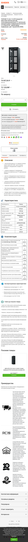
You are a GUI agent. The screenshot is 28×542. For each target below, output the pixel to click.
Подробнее (13, 536)
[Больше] (25, 100)
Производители (9, 7)
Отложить (15, 109)
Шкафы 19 (8, 13)
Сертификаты (23, 155)
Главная (3, 13)
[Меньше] (2, 100)
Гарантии (16, 7)
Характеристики (13, 155)
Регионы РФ (9, 121)
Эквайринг (3, 134)
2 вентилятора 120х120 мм (10, 242)
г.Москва (9, 117)
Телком (3, 31)
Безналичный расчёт (5, 132)
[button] (2, 7)
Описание (4, 155)
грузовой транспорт (10, 119)
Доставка (22, 7)
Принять (14, 539)
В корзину (14, 104)
